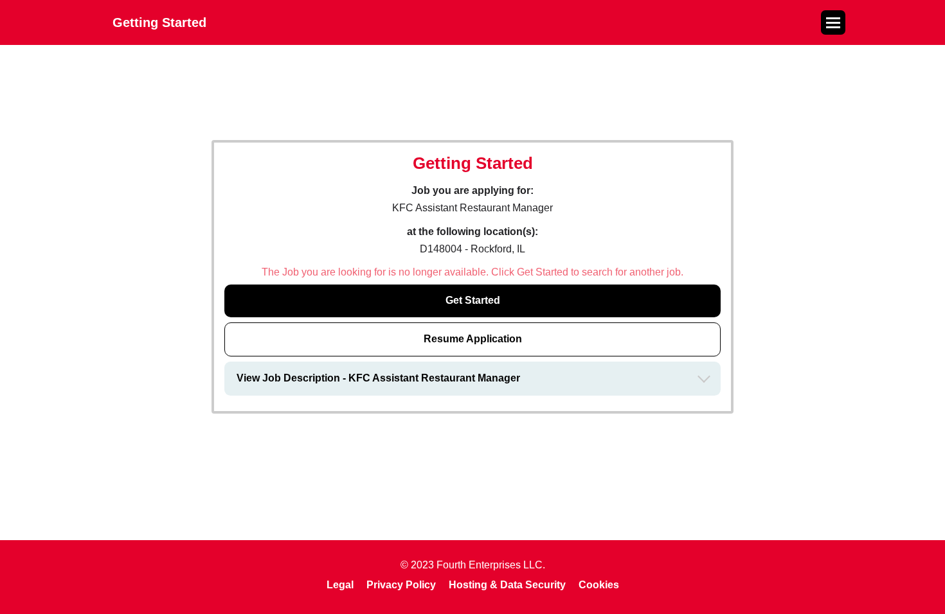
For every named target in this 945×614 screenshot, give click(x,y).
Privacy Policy (401, 584)
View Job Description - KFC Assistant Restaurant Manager (378, 378)
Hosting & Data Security (507, 584)
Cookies (599, 584)
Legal (340, 584)
